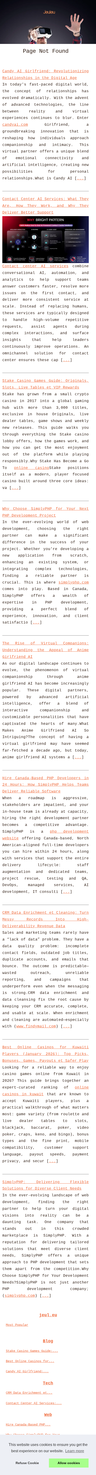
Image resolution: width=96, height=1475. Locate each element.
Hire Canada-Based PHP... (28, 1424)
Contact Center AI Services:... (34, 1403)
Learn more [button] (74, 1451)
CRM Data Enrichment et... (29, 1393)
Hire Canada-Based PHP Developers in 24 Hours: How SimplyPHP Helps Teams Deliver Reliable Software (45, 785)
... (80, 178)
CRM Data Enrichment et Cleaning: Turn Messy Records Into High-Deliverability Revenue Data (45, 919)
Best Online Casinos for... (30, 1361)
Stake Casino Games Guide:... (32, 1351)
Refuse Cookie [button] (27, 1463)
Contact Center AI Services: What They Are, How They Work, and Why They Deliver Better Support (45, 206)
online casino (31, 468)
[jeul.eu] (48, 22)
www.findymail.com (36, 1026)
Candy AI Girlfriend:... (27, 1371)
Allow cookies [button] (69, 1463)
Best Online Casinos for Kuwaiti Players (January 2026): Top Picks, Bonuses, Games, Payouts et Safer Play (45, 1054)
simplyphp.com (73, 583)
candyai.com (15, 125)
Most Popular (17, 1325)
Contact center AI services (35, 266)
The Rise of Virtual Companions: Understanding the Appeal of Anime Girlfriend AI (45, 650)
